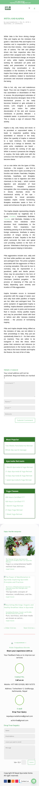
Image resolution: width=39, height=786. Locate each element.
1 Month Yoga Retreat (14, 506)
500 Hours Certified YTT (15, 501)
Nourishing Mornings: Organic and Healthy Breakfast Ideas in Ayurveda (19, 612)
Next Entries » (29, 628)
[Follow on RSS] (12, 781)
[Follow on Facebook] (5, 781)
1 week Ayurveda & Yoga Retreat (18, 480)
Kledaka (12, 216)
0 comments (18, 23)
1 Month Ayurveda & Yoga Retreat (19, 467)
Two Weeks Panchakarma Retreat (19, 446)
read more (10, 569)
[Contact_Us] (33, 781)
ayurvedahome (12, 22)
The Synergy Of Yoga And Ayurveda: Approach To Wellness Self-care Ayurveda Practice (19, 560)
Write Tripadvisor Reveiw (19, 648)
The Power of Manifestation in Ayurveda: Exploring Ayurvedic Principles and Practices (18, 588)
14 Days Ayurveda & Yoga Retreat (18, 476)
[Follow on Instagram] (16, 781)
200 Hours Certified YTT (15, 497)
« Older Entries (10, 628)
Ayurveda (7, 23)
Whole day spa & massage (16, 450)
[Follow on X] (9, 781)
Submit (31, 762)
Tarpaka (7, 219)
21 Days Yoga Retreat (14, 510)
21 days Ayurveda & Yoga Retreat (18, 471)
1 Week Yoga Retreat (13, 514)
